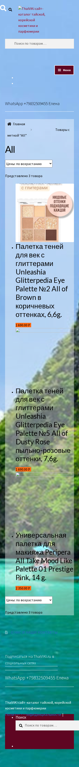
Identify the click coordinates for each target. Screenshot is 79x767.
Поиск (21, 717)
